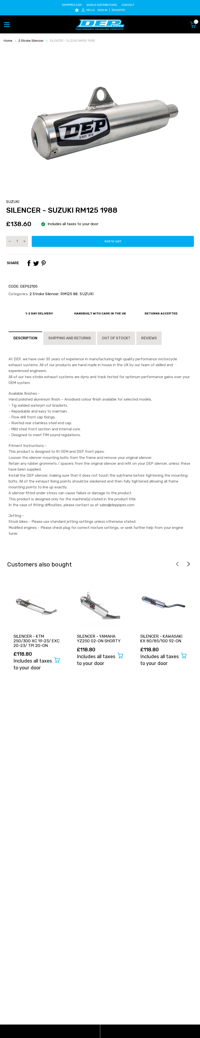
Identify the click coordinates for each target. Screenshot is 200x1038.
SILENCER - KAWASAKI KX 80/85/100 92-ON (161, 638)
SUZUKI (12, 202)
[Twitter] (36, 263)
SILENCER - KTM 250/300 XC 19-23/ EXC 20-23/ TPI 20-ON (36, 641)
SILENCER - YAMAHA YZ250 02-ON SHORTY (98, 638)
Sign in (102, 10)
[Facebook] (29, 263)
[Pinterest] (43, 263)
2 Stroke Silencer (43, 294)
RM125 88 (69, 294)
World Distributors (102, 5)
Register (118, 10)
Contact (128, 5)
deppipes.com (72, 5)
